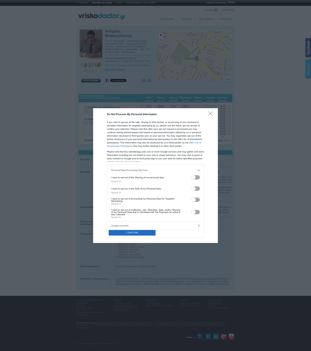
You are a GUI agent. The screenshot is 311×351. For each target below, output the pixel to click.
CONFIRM (132, 232)
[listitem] (155, 170)
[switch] (195, 177)
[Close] (211, 114)
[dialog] (155, 175)
